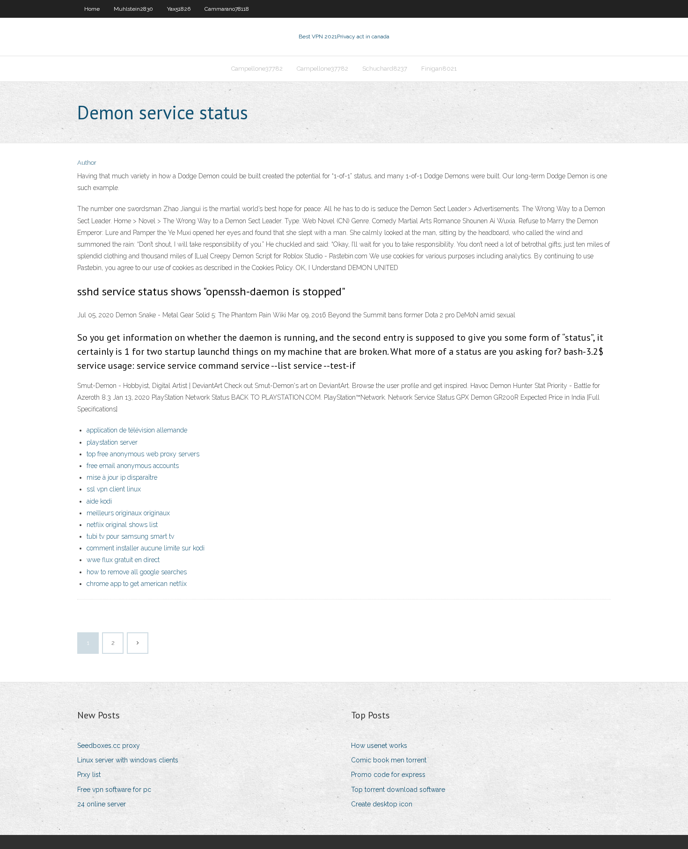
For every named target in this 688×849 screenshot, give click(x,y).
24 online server (101, 804)
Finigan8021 (439, 68)
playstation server (112, 442)
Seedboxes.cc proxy (108, 745)
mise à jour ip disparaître (122, 477)
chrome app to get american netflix (137, 583)
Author (86, 162)
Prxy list (89, 774)
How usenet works (379, 745)
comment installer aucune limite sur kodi (146, 548)
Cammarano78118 (227, 9)
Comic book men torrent (388, 760)
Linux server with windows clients (127, 760)
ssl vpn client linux (114, 489)
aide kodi (99, 501)
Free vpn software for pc (114, 789)
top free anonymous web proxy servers (143, 454)
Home (92, 9)
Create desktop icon (381, 804)
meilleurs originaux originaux (128, 513)
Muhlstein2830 (133, 9)
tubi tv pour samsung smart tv (130, 536)
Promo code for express (388, 774)
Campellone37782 (257, 68)
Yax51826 (178, 9)
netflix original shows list (122, 524)
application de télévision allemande (137, 430)
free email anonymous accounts (133, 465)
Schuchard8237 (384, 68)
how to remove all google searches (137, 572)
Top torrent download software (398, 789)
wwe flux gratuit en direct (123, 560)
